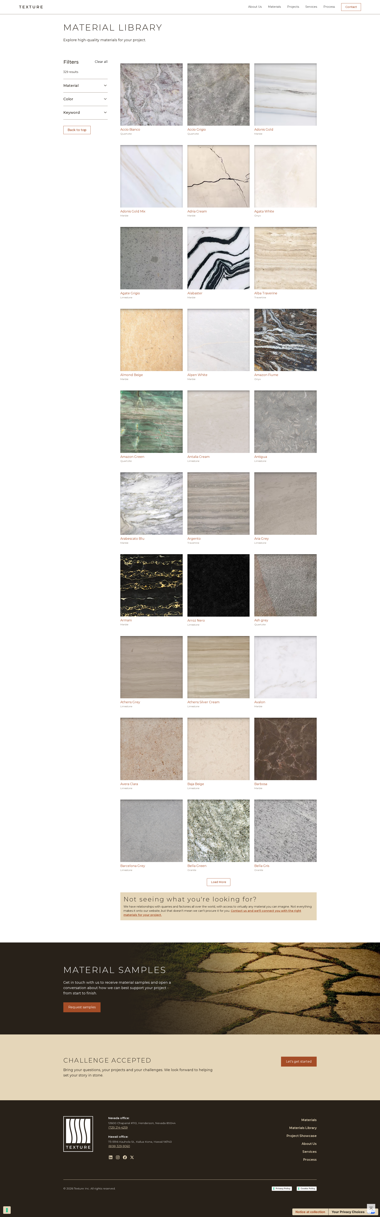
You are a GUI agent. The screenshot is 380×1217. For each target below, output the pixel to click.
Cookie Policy (308, 1188)
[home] (31, 7)
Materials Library (303, 1128)
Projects (293, 7)
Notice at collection (310, 1212)
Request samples (82, 1007)
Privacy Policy (283, 1188)
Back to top (76, 130)
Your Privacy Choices (348, 1212)
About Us (255, 7)
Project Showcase (302, 1136)
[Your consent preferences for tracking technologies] (7, 1210)
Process (329, 7)
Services (311, 7)
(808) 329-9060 (119, 1146)
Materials (274, 7)
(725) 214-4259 (118, 1127)
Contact (351, 7)
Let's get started (299, 1061)
